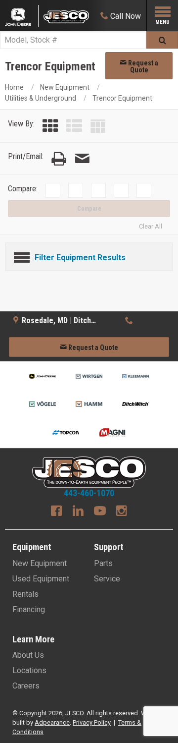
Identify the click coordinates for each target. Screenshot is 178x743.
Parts (103, 563)
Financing (28, 609)
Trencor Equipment (122, 98)
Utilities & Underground (40, 98)
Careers (26, 685)
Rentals (25, 594)
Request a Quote (142, 66)
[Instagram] (122, 512)
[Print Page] (58, 159)
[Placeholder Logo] (22, 16)
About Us (28, 655)
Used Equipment (40, 578)
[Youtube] (100, 512)
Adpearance (52, 722)
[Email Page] (82, 159)
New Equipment (64, 87)
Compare (89, 208)
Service (107, 578)
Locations (29, 670)
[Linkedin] (78, 512)
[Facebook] (56, 512)
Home (14, 87)
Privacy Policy (92, 722)
